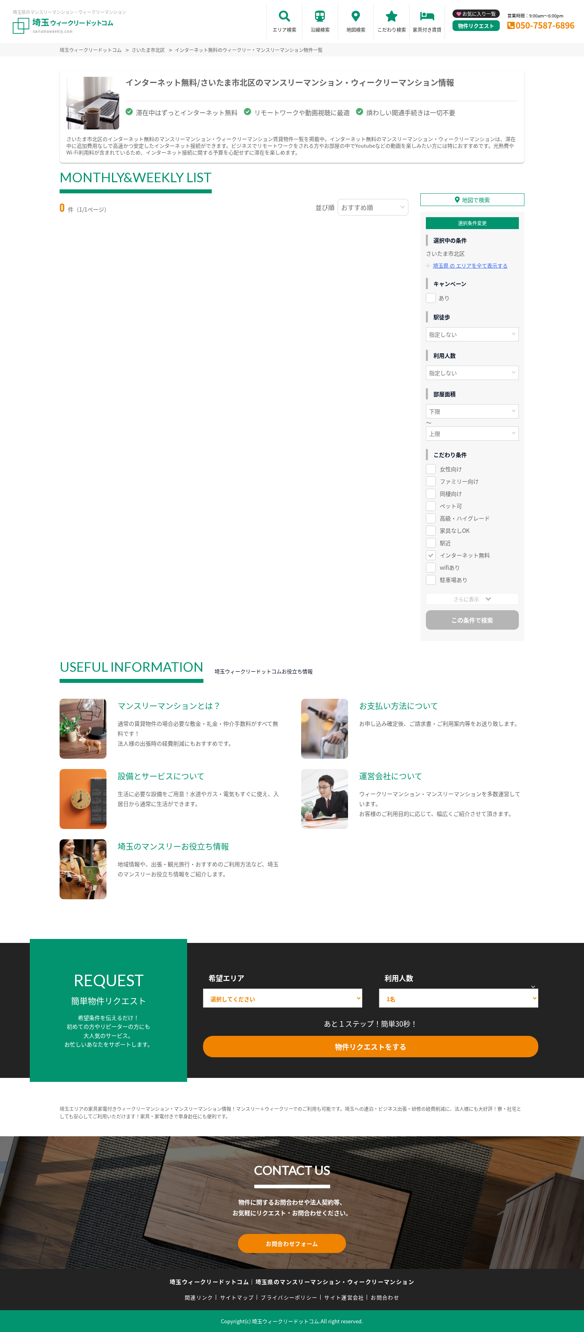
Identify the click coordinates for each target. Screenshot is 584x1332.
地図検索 (355, 29)
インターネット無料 (465, 555)
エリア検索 (284, 29)
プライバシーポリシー (289, 1297)
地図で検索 (476, 200)
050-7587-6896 (545, 25)
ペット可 (451, 506)
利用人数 (399, 978)
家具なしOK (455, 530)
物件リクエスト (476, 25)
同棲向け (451, 493)
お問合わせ (385, 1297)
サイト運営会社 (344, 1297)
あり (444, 298)
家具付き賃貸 (427, 29)
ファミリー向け (459, 481)
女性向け (451, 469)
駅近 (445, 543)
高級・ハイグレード (465, 518)
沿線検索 (320, 29)
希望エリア (226, 978)
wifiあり (450, 567)
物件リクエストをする (370, 1046)
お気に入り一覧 (479, 13)
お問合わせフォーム (292, 1243)
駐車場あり (454, 580)
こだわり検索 (391, 29)
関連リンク (199, 1297)
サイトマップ (237, 1297)
